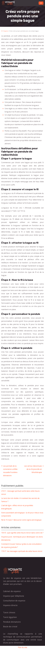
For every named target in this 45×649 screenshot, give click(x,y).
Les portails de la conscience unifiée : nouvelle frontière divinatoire (10, 471)
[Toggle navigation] (41, 3)
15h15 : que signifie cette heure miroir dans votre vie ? (22, 533)
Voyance (5, 31)
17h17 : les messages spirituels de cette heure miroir (21, 551)
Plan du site (22, 647)
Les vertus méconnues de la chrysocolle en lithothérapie (33, 469)
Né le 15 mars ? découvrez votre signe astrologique (21, 520)
